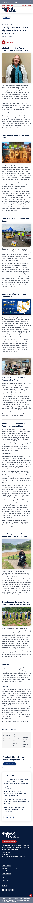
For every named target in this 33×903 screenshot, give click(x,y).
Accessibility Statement (11, 901)
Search (29, 5)
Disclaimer (11, 900)
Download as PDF (9, 764)
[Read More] (3, 42)
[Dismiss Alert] (30, 2)
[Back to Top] (30, 895)
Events (22, 5)
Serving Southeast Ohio (7, 5)
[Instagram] (9, 890)
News (26, 5)
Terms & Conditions (20, 900)
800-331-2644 (6, 856)
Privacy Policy (5, 900)
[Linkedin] (3, 890)
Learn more (15, 2)
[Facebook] (6, 890)
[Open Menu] (29, 10)
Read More (10, 42)
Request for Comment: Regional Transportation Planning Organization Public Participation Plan (15, 793)
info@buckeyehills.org (18, 856)
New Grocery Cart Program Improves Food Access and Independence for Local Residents (16, 801)
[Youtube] (12, 890)
